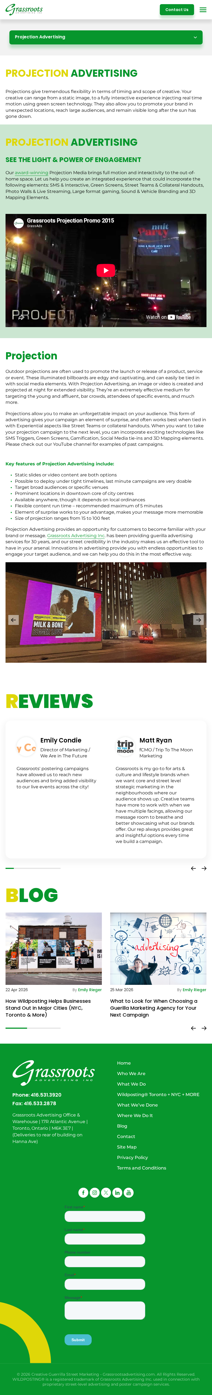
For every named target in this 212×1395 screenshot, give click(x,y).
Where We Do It (135, 1115)
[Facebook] (83, 1193)
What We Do (131, 1084)
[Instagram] (95, 1193)
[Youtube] (129, 1193)
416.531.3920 (46, 1094)
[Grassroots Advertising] (24, 9)
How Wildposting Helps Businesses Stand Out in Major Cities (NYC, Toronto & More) (48, 1008)
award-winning (31, 172)
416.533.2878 (40, 1103)
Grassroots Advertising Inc (76, 535)
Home (124, 1063)
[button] (13, 620)
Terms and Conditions (141, 1168)
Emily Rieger (90, 990)
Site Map (127, 1147)
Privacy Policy (132, 1157)
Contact (126, 1136)
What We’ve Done (137, 1105)
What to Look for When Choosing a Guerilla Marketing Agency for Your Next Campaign (153, 1008)
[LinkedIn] (117, 1193)
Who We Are (131, 1073)
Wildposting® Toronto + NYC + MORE (158, 1094)
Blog (122, 1126)
